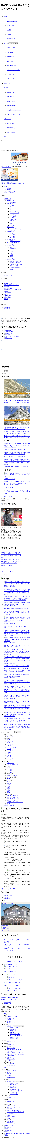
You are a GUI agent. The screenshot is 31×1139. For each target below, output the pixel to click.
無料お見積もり (11, 127)
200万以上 (12, 236)
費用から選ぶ (10, 61)
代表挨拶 (9, 34)
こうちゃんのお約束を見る (8, 889)
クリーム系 (13, 209)
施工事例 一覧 (10, 1026)
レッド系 (12, 217)
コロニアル (13, 202)
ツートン (12, 205)
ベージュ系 (13, 208)
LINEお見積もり (11, 132)
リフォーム (7, 136)
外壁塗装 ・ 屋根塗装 (15, 262)
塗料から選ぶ (10, 56)
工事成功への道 (11, 101)
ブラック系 (13, 223)
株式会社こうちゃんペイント (14, 961)
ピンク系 (12, 214)
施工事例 (6, 43)
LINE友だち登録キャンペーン (15, 1052)
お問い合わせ (7, 119)
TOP (5, 1013)
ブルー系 (12, 220)
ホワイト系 (13, 206)
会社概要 (9, 30)
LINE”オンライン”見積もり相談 (15, 1054)
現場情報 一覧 (10, 1045)
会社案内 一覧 (10, 25)
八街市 (11, 255)
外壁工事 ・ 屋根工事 (15, 261)
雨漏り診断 (10, 1051)
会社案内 (6, 16)
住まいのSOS (10, 96)
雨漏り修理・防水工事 (16, 264)
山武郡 (11, 252)
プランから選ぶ (11, 79)
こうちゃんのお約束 (12, 21)
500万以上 (12, 237)
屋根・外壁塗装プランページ (14, 1049)
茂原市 (11, 256)
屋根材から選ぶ (11, 47)
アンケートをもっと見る (7, 571)
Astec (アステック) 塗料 (16, 230)
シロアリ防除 (10, 1055)
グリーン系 (13, 222)
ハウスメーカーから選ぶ (13, 70)
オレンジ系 (13, 216)
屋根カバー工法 (11, 1048)
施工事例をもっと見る (10, 805)
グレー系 (12, 225)
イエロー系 (13, 219)
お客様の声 (7, 83)
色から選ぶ (10, 52)
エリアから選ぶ (11, 74)
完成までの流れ (11, 1059)
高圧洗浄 (9, 1057)
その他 (11, 244)
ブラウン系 (13, 211)
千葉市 (11, 253)
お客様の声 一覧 (11, 1041)
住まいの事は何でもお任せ (14, 114)
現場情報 (6, 87)
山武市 (11, 250)
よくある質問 (10, 1060)
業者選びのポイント (12, 105)
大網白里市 (13, 248)
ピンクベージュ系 (14, 213)
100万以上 (12, 234)
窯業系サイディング (15, 241)
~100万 (11, 233)
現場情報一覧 (10, 92)
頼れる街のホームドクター (14, 110)
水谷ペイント (13, 228)
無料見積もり (7, 1003)
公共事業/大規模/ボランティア (18, 267)
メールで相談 (7, 1002)
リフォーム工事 (14, 266)
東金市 (11, 247)
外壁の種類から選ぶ (12, 65)
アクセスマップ (11, 38)
